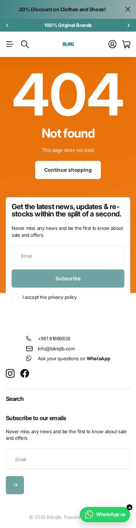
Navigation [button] (10, 44)
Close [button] (127, 9)
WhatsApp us (110, 514)
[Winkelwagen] (126, 44)
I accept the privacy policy (49, 297)
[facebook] (24, 373)
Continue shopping (68, 170)
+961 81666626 (54, 338)
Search (15, 398)
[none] (7, 25)
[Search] (25, 44)
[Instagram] (10, 373)
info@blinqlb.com (56, 349)
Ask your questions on (74, 358)
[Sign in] (112, 44)
